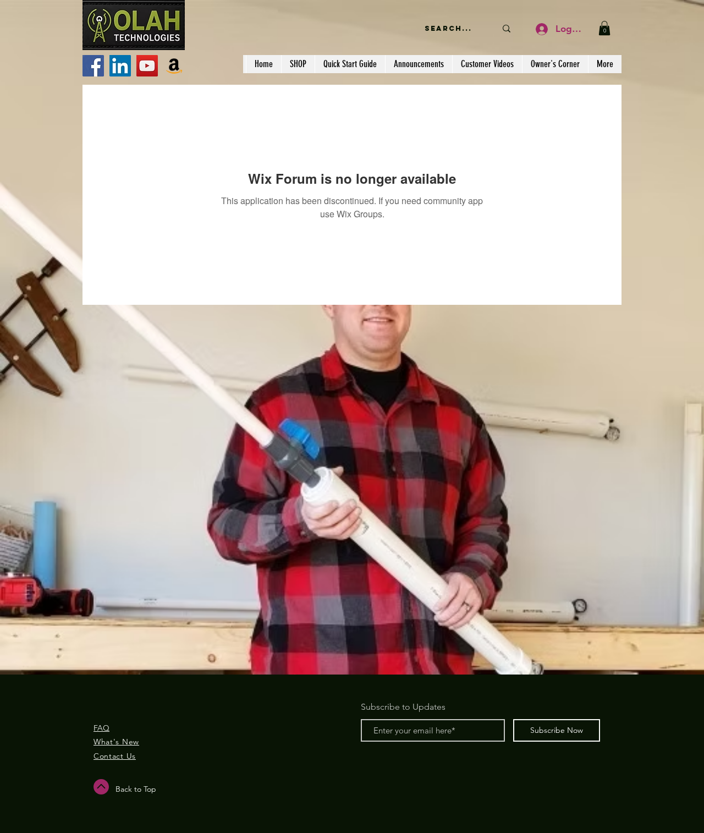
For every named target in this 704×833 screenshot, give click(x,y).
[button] (604, 28)
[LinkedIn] (120, 65)
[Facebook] (93, 65)
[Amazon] (174, 65)
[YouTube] (147, 65)
